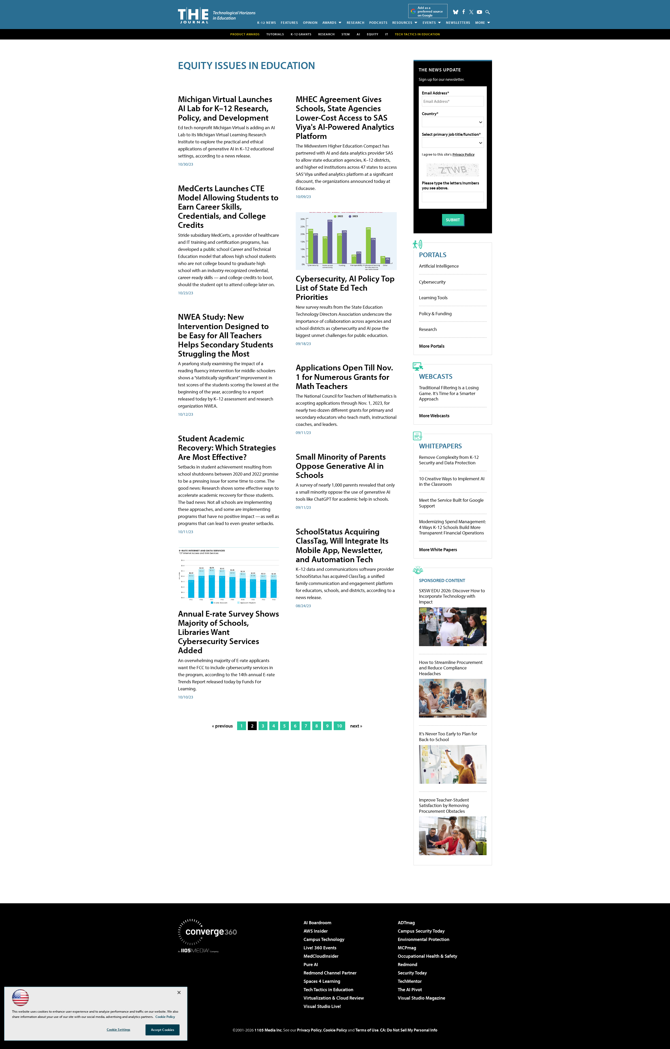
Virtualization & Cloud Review (334, 998)
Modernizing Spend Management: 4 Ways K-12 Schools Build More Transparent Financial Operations (452, 527)
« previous (222, 726)
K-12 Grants (301, 34)
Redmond (407, 964)
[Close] (179, 992)
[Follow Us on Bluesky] (455, 12)
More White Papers (438, 549)
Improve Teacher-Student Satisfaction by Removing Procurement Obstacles (444, 805)
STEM (346, 34)
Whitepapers (440, 445)
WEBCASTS (436, 376)
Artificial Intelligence (439, 266)
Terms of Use (366, 1030)
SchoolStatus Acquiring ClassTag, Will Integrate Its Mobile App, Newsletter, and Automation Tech (342, 545)
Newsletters (458, 22)
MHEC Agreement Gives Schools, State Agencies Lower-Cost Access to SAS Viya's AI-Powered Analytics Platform (345, 117)
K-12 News (266, 22)
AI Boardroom (317, 923)
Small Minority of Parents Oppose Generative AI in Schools (341, 465)
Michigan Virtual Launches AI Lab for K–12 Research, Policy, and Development (225, 108)
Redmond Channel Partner (330, 973)
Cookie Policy (335, 1030)
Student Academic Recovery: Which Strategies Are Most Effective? (227, 447)
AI (358, 34)
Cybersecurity (432, 282)
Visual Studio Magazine (421, 998)
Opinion (310, 22)
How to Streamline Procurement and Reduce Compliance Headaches (451, 667)
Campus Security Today (421, 931)
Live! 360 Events (320, 948)
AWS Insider (316, 931)
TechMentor (410, 981)
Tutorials (275, 34)
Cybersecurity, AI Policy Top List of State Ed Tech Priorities (345, 287)
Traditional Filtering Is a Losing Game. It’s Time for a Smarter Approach (449, 393)
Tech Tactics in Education (328, 989)
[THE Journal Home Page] (216, 15)
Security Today (412, 973)
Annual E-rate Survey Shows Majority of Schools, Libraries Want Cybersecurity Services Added (228, 632)
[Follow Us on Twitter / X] (471, 12)
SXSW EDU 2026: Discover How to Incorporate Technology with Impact (452, 596)
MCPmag (407, 948)
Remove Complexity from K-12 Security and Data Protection (449, 460)
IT (386, 34)
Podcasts (378, 22)
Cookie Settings (118, 1029)
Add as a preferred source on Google (430, 11)
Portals (432, 254)
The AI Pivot (410, 989)
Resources (402, 22)
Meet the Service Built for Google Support (451, 503)
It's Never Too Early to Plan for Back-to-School (448, 736)
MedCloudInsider (321, 956)
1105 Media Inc (268, 1030)
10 (339, 726)
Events (429, 22)
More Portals (432, 346)
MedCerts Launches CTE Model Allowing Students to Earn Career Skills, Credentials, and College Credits (228, 206)
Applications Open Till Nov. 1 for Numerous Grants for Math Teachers (344, 376)
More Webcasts (434, 416)
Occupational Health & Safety (427, 956)
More (480, 22)
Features (289, 22)
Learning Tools (433, 298)
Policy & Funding (435, 314)
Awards (329, 22)
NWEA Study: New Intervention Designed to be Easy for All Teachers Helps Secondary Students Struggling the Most (225, 335)
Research (356, 22)
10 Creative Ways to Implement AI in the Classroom (451, 481)
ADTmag (406, 923)
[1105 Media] (209, 979)
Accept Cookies (162, 1030)
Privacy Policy (463, 154)
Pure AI (311, 964)
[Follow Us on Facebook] (463, 11)
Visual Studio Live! (322, 1006)
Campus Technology (324, 939)
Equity (372, 34)
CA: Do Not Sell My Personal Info (408, 1030)
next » (356, 726)
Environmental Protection (423, 939)
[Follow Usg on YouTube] (479, 12)
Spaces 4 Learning (322, 981)
